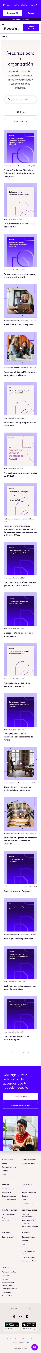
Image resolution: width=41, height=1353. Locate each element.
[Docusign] (11, 28)
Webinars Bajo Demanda (11, 166)
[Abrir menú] (3, 25)
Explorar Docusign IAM (20, 1105)
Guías (5, 219)
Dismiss (31, 13)
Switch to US (12, 13)
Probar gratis (31, 27)
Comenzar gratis (20, 1096)
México (14, 1308)
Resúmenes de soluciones (12, 519)
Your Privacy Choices (19, 1343)
